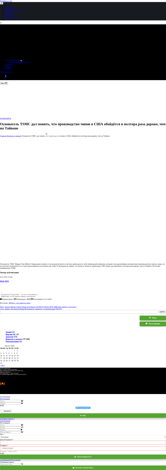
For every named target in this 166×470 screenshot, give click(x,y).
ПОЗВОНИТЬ (5, 72)
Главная (8, 7)
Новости (8, 66)
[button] (83, 384)
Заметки (9, 337)
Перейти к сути (6, 1)
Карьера (8, 68)
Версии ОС (11, 334)
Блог (6, 19)
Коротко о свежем (14, 339)
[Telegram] (12, 389)
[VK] (9, 389)
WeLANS (4, 281)
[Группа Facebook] (17, 389)
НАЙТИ (162, 312)
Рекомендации (12, 341)
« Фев (2, 365)
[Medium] (6, 389)
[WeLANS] (4, 292)
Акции (9, 332)
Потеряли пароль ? (7, 419)
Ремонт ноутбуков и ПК (18, 62)
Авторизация (5, 421)
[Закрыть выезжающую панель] (1, 3)
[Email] (1, 389)
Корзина (8, 15)
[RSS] (20, 389)
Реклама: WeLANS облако (53, 135)
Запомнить (7, 411)
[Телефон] (4, 389)
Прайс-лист (9, 13)
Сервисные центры (12, 60)
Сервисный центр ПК (13, 11)
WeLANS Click (10, 9)
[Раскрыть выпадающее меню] (21, 60)
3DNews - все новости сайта (19, 303)
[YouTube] (15, 389)
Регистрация (5, 399)
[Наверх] (1, 23)
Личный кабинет (11, 17)
